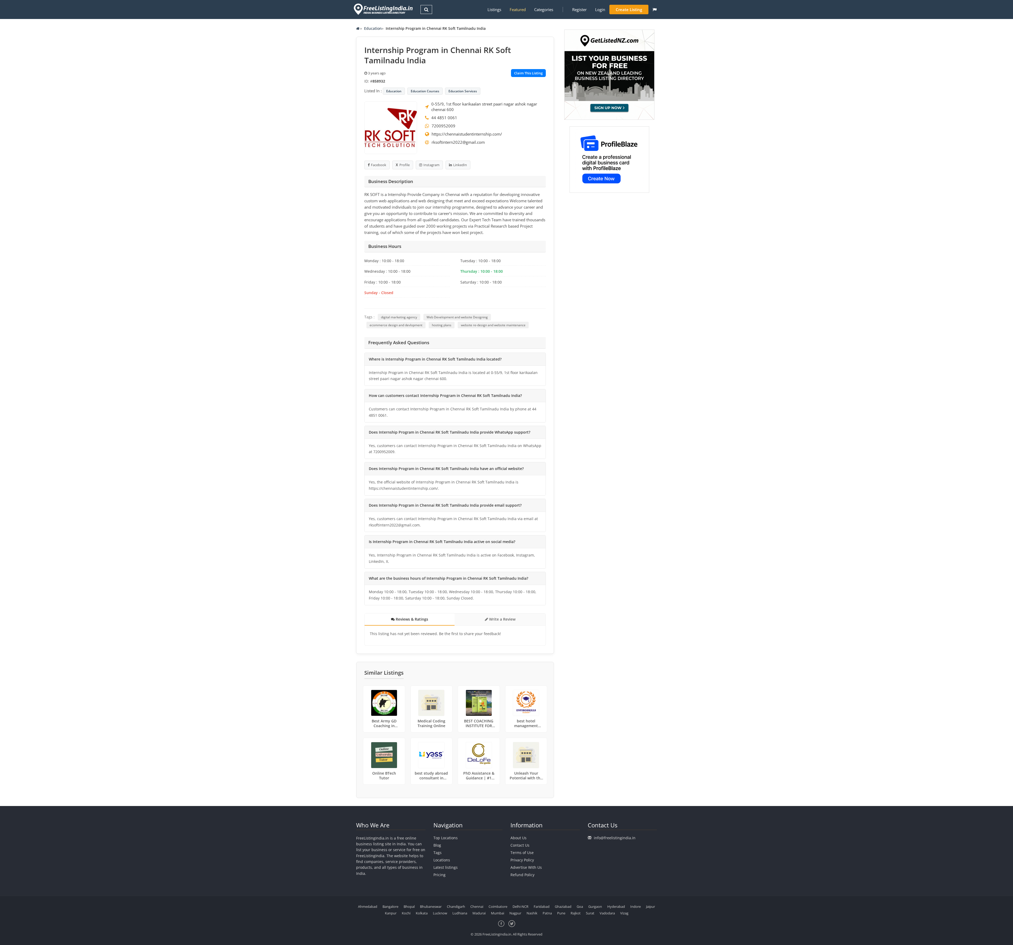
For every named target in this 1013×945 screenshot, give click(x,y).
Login (600, 9)
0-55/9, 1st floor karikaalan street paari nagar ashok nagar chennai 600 (484, 106)
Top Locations (445, 837)
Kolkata (422, 913)
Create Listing (629, 9)
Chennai (476, 906)
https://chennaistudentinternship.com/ (467, 134)
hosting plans (441, 325)
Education (373, 28)
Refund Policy (522, 874)
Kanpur (390, 913)
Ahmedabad (367, 906)
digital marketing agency (399, 317)
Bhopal (409, 906)
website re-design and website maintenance (493, 325)
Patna (547, 913)
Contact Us (519, 845)
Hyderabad (616, 906)
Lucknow (440, 913)
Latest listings (445, 867)
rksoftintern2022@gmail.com (458, 142)
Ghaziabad (563, 906)
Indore (635, 906)
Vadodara (607, 913)
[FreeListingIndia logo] (383, 9)
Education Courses (425, 91)
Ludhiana (459, 913)
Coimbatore (498, 906)
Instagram (431, 164)
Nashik (532, 913)
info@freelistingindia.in (614, 837)
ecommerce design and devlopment (396, 325)
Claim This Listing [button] (528, 73)
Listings (494, 9)
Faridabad (541, 906)
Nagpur (515, 913)
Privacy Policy (522, 859)
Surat (590, 913)
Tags (437, 852)
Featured (518, 9)
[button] (654, 9)
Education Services (462, 91)
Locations (441, 859)
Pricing (439, 874)
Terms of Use (522, 852)
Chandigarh (456, 906)
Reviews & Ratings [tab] (411, 619)
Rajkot (576, 913)
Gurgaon (595, 906)
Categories (543, 9)
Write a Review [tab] (501, 619)
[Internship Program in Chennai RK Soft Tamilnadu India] (390, 127)
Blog (437, 845)
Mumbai (497, 913)
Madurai (479, 913)
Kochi (406, 913)
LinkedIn (460, 164)
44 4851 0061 (444, 117)
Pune (561, 913)
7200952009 (443, 125)
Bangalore (390, 906)
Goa (580, 906)
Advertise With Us (526, 867)
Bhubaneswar (431, 906)
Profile (404, 164)
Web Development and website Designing (457, 317)
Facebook (378, 164)
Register (579, 9)
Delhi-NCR (520, 906)
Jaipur (650, 906)
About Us (518, 837)
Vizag (624, 913)
